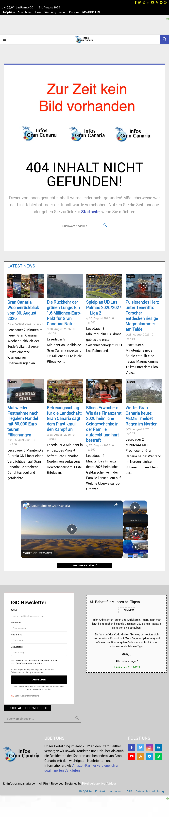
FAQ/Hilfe (8, 12)
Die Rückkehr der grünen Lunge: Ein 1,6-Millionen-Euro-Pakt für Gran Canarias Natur (64, 312)
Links (38, 12)
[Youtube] (131, 756)
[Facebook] (131, 747)
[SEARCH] (77, 718)
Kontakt (74, 12)
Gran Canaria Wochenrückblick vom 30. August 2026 (23, 310)
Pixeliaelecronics (93, 783)
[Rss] (140, 756)
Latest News (21, 266)
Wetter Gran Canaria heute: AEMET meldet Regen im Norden (141, 416)
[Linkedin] (158, 747)
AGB (129, 791)
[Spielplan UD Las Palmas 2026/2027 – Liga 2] (104, 286)
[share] (116, 504)
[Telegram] (149, 756)
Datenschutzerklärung (150, 791)
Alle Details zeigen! (127, 661)
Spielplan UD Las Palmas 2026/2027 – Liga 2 (103, 307)
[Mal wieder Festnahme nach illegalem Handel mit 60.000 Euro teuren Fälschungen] (25, 391)
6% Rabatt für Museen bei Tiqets (115, 601)
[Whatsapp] (158, 756)
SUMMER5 (128, 610)
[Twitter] (140, 747)
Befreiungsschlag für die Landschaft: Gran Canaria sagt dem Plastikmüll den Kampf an (64, 418)
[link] (26, 506)
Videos (112, 783)
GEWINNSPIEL (91, 12)
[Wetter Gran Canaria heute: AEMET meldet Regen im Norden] (144, 391)
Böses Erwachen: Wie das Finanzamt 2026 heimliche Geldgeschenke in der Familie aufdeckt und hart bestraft (104, 424)
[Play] (135, 533)
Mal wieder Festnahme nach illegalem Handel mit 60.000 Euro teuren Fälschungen (22, 421)
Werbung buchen (55, 12)
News (13, 276)
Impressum (116, 791)
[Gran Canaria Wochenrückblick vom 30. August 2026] (25, 286)
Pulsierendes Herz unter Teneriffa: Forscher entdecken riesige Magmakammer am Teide (142, 315)
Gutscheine (25, 12)
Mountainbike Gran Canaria (50, 506)
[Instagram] (149, 747)
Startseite (90, 211)
